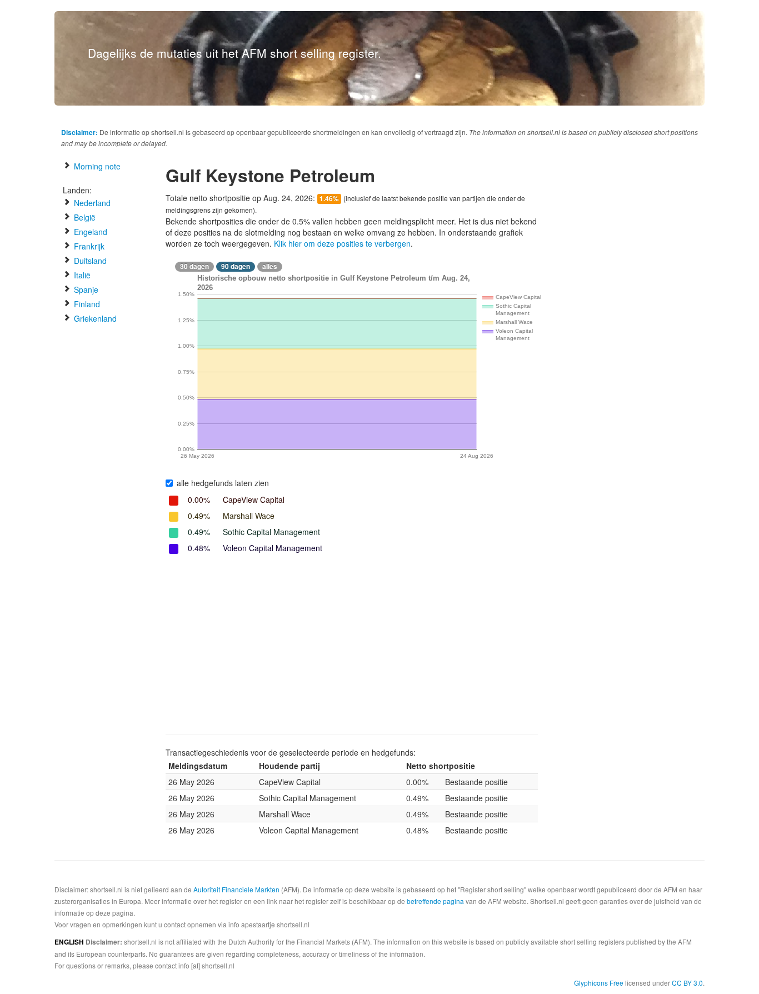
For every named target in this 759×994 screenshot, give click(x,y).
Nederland (91, 202)
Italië (81, 275)
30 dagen (194, 266)
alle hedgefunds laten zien (223, 482)
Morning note (96, 166)
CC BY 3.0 (687, 982)
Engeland (89, 231)
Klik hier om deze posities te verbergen (342, 243)
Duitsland (89, 260)
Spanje (85, 289)
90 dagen (235, 266)
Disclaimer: (79, 132)
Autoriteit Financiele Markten (236, 889)
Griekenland (94, 318)
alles (269, 266)
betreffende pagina (435, 901)
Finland (86, 303)
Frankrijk (88, 246)
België (84, 217)
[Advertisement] (352, 645)
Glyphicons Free (598, 982)
